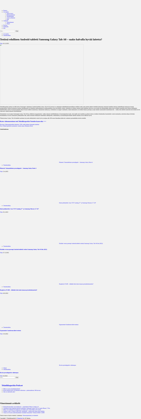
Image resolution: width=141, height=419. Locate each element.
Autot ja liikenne (11, 18)
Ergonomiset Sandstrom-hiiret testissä (68, 324)
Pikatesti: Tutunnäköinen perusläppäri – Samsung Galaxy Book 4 (76, 162)
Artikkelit (5, 20)
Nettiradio (5, 26)
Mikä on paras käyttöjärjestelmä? (11, 389)
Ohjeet (8, 23)
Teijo (1, 43)
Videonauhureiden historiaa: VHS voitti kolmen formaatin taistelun (19, 124)
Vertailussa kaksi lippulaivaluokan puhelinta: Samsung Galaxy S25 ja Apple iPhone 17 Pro (26, 408)
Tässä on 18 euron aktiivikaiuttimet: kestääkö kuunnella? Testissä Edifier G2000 (23, 412)
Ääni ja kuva (10, 13)
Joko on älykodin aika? (9, 392)
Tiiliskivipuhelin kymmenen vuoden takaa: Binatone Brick (16, 126)
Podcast (5, 25)
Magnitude (20, 418)
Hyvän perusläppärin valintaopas (67, 365)
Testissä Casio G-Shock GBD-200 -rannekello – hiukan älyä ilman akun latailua (23, 411)
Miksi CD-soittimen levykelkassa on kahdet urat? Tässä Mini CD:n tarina (22, 409)
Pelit (8, 19)
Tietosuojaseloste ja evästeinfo (30, 415)
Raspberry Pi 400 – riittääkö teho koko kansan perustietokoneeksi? (76, 284)
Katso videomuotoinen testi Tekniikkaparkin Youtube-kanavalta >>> (23, 121)
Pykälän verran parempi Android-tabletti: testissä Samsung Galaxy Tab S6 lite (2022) (81, 243)
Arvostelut (6, 12)
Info (4, 28)
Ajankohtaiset (10, 22)
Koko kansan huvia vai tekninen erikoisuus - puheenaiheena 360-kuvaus (22, 390)
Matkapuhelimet (11, 15)
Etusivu (5, 10)
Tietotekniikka (10, 16)
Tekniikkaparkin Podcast (12, 385)
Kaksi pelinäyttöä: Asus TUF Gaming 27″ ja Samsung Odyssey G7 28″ (77, 203)
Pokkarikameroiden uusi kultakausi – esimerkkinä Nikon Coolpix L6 (21, 406)
